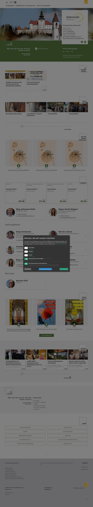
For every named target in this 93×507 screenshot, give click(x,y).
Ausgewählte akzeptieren (45, 269)
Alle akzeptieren (64, 269)
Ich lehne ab (28, 269)
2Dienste (31, 249)
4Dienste (31, 252)
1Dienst (31, 260)
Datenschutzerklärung (60, 244)
